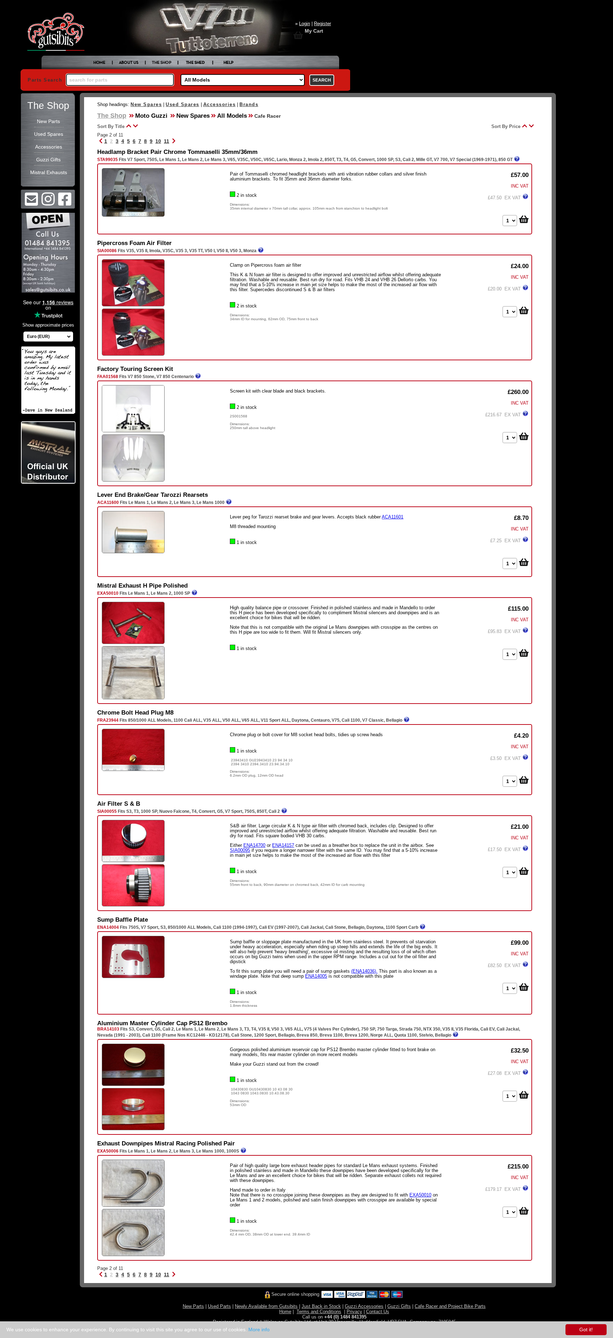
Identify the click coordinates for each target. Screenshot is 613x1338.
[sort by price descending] (530, 126)
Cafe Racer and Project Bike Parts (450, 1306)
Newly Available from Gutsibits (266, 1306)
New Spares (146, 104)
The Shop (48, 105)
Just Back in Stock (321, 1306)
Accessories (48, 147)
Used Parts (219, 1306)
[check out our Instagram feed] (48, 203)
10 (158, 141)
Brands (248, 104)
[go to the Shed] (195, 63)
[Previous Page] (100, 141)
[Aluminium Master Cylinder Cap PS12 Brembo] (133, 1085)
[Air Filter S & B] (133, 861)
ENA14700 (254, 845)
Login (304, 23)
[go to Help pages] (229, 63)
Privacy (354, 1311)
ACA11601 (392, 517)
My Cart (314, 31)
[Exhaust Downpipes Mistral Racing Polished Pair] (133, 1206)
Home (285, 1311)
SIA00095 (240, 850)
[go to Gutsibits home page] (99, 63)
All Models (232, 115)
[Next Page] (174, 141)
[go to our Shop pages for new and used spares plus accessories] (161, 63)
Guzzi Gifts (48, 159)
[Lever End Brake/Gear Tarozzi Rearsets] (133, 552)
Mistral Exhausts (48, 172)
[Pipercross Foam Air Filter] (133, 306)
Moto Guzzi (151, 115)
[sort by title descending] (134, 126)
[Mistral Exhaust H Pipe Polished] (133, 643)
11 (166, 141)
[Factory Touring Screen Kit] (133, 431)
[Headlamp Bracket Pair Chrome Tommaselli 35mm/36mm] (133, 216)
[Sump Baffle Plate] (133, 977)
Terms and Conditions (319, 1311)
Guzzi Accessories (364, 1306)
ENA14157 (283, 845)
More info (259, 1329)
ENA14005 (316, 976)
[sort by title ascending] (128, 126)
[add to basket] (523, 219)
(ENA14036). (364, 971)
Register (322, 23)
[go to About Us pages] (128, 63)
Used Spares (48, 134)
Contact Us (377, 1311)
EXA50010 (420, 1195)
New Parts (48, 121)
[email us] (31, 203)
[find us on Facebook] (64, 203)
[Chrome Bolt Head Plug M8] (133, 770)
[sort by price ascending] (523, 126)
